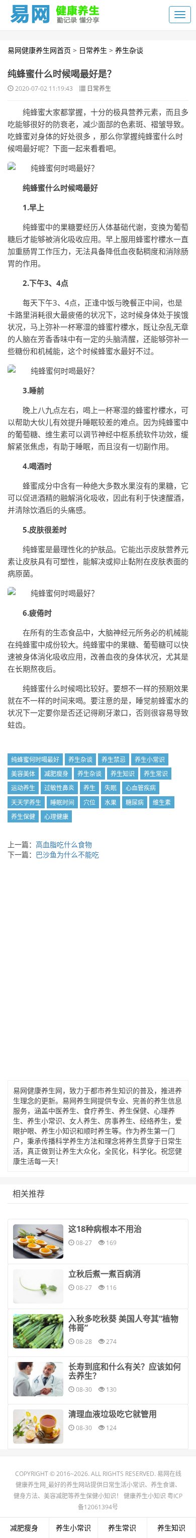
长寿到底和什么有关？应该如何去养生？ (124, 1371)
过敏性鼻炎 (59, 788)
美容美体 (23, 774)
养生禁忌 (114, 759)
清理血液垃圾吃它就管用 (112, 1413)
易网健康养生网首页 (39, 50)
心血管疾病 (141, 788)
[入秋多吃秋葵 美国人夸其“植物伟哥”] (38, 1331)
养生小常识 (150, 759)
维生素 (162, 802)
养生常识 (156, 774)
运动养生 (23, 788)
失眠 (111, 788)
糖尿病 (135, 802)
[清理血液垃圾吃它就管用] (38, 1426)
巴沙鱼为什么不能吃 (67, 854)
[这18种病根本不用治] (38, 1241)
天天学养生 (26, 802)
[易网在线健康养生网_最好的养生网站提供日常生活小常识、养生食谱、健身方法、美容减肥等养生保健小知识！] (55, 11)
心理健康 (56, 816)
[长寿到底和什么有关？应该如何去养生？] (38, 1379)
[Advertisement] (98, 972)
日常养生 (93, 50)
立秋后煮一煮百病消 (104, 1273)
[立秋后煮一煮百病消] (38, 1286)
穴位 (89, 802)
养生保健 (23, 816)
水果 (111, 802)
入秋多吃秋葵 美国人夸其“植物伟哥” (123, 1323)
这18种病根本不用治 (105, 1228)
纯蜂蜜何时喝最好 (35, 759)
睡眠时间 (62, 802)
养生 (89, 788)
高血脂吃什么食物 (64, 844)
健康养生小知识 (145, 1496)
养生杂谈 (129, 50)
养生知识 (123, 774)
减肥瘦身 (56, 774)
